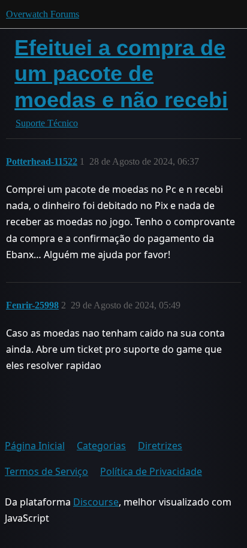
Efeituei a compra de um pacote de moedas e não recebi (121, 73)
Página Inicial (35, 445)
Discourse (96, 501)
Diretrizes (160, 445)
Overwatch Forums (42, 14)
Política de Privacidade (151, 471)
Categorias (101, 445)
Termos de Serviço (46, 471)
